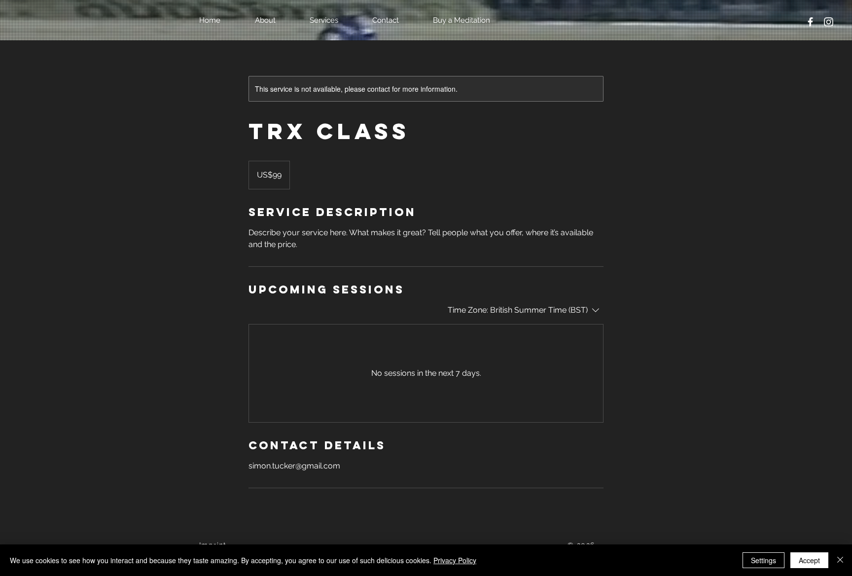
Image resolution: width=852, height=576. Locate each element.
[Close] (840, 560)
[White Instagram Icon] (828, 22)
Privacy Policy (454, 560)
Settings (763, 560)
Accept (809, 560)
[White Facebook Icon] (810, 22)
